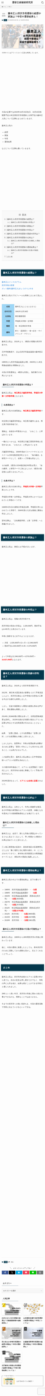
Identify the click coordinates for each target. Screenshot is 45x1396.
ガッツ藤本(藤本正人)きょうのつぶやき (17, 288)
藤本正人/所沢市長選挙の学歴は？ (23, 222)
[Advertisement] (22, 80)
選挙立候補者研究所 (22, 2)
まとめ (10, 256)
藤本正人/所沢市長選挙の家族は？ (20, 226)
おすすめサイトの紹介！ (25, 1381)
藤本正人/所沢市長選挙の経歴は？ (20, 219)
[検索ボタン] (42, 2)
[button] (5, 1272)
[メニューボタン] (2, 2)
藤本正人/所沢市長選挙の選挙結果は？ (22, 247)
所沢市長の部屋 (8, 285)
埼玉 (12, 1262)
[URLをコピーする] (40, 1272)
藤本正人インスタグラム (11, 282)
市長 (5, 20)
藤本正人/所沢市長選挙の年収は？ (20, 230)
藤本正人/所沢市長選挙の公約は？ (20, 237)
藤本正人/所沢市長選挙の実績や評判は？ (23, 234)
